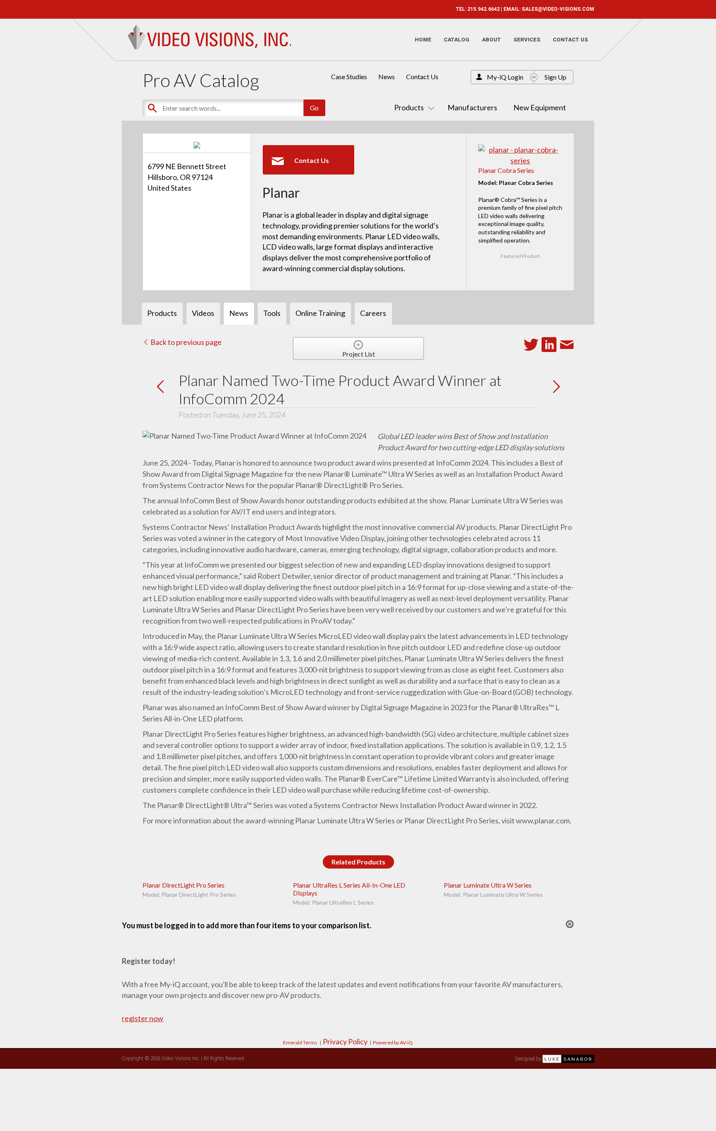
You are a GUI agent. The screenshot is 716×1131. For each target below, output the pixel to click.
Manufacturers (472, 107)
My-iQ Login (505, 77)
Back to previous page (185, 342)
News (386, 76)
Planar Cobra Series (506, 170)
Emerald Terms (300, 1042)
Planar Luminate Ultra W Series (488, 885)
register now (142, 1018)
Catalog (456, 39)
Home (423, 39)
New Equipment (539, 107)
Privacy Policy (345, 1041)
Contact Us (570, 39)
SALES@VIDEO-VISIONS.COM (558, 9)
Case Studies (349, 76)
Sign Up (555, 77)
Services (526, 39)
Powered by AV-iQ (393, 1042)
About (491, 39)
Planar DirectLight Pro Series (184, 885)
